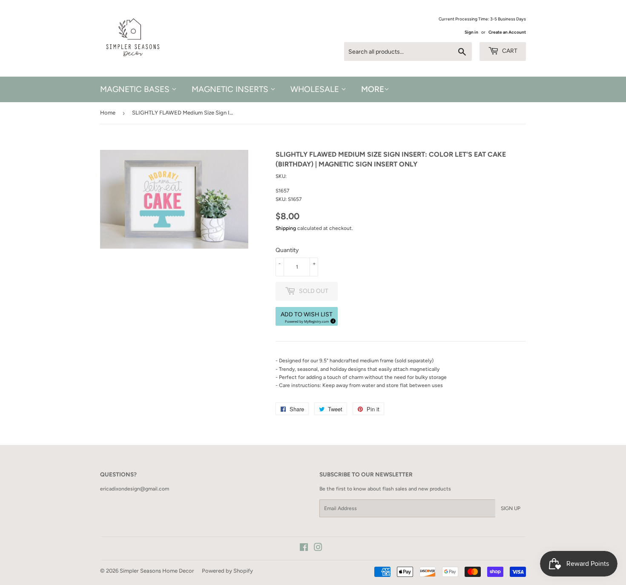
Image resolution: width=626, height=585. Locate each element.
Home (107, 112)
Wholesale (315, 89)
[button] (307, 316)
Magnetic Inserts (231, 89)
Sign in (471, 32)
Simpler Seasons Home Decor (157, 571)
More (372, 89)
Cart (509, 50)
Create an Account (507, 32)
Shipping (286, 228)
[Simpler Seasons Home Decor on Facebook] (303, 549)
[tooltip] (332, 320)
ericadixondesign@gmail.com (134, 489)
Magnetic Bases (136, 89)
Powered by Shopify (227, 571)
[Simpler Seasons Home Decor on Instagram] (318, 549)
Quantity (287, 250)
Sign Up (510, 508)
